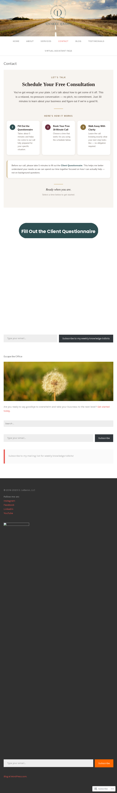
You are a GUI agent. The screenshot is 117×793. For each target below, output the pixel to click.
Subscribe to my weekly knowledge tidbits (86, 338)
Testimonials (96, 41)
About (30, 41)
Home (16, 41)
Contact (63, 41)
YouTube (8, 513)
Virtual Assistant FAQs (58, 51)
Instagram (9, 500)
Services (46, 41)
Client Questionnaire (71, 165)
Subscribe (104, 438)
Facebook (9, 504)
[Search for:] (58, 423)
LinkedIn (8, 509)
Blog (78, 41)
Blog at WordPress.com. (15, 776)
